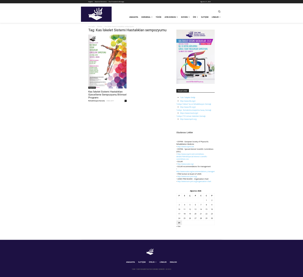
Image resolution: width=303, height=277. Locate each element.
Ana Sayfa (91, 26)
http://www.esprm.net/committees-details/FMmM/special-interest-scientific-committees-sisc (191, 156)
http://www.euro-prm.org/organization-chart (194, 181)
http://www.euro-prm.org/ (187, 176)
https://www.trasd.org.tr (189, 113)
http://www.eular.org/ (185, 164)
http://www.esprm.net (185, 146)
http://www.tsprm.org (188, 119)
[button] (219, 11)
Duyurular (92, 87)
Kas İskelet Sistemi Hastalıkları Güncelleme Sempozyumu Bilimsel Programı (107, 94)
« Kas (178, 226)
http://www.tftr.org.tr (188, 107)
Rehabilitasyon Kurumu (96, 101)
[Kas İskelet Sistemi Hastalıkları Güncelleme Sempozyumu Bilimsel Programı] (107, 62)
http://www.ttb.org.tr (188, 101)
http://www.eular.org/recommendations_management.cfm (198, 171)
